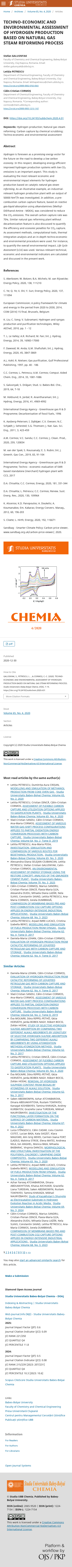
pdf (10, 643)
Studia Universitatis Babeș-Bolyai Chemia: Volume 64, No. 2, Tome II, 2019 (36, 839)
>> (29, 1252)
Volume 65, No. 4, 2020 (39, 11)
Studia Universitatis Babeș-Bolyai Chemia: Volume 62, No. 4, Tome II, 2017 (38, 931)
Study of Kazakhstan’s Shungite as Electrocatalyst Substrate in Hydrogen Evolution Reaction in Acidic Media (38, 1200)
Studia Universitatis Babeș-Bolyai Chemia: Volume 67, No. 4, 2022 (37, 1123)
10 (23, 1252)
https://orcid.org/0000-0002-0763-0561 (21, 85)
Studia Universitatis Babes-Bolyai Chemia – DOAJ (34, 1296)
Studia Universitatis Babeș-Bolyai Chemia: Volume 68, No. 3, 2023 (39, 915)
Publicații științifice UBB (19, 1419)
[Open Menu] (3, 3)
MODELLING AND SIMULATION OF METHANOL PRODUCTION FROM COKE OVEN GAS (37, 790)
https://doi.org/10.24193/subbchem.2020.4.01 (37, 118)
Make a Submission (17, 1275)
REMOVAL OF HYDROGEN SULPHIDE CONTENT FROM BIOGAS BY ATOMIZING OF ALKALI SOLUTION (33, 1085)
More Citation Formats (18, 696)
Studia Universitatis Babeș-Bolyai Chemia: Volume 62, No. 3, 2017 (37, 1050)
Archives (18, 11)
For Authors (11, 1445)
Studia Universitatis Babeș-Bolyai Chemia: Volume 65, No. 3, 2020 (39, 856)
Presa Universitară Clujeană (21, 1411)
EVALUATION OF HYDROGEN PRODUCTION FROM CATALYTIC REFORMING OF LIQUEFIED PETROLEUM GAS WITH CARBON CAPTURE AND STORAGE (39, 947)
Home (6, 11)
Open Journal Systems (18, 1465)
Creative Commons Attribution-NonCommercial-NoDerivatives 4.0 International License (35, 1526)
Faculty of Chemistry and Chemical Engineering (33, 1406)
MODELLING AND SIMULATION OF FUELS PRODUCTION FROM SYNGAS (37, 926)
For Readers (11, 1440)
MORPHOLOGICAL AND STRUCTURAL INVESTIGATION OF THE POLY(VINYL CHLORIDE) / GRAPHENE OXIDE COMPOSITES (37, 1153)
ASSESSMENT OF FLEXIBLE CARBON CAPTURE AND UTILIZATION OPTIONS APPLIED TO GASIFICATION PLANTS (37, 809)
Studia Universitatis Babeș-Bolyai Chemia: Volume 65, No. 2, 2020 (37, 795)
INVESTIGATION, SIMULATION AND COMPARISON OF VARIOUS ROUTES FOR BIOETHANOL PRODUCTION (33, 851)
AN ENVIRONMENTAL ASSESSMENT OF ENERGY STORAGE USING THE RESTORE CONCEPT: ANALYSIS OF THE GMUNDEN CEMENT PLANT (39, 874)
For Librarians (12, 1450)
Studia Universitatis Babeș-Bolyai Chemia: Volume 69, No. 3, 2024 (37, 1207)
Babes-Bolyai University (19, 1402)
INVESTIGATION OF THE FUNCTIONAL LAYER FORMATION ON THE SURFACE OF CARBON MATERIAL (34, 1116)
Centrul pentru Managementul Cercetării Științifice (35, 1415)
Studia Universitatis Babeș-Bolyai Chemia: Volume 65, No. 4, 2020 (38, 814)
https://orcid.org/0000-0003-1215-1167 (21, 108)
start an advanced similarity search (40, 1260)
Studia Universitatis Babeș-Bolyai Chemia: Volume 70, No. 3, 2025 (36, 880)
